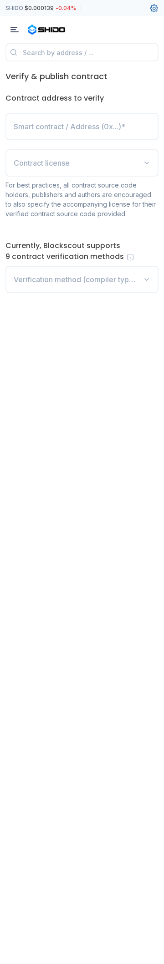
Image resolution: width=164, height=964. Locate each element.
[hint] (130, 257)
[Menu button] (14, 29)
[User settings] (154, 8)
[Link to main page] (54, 29)
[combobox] (82, 163)
